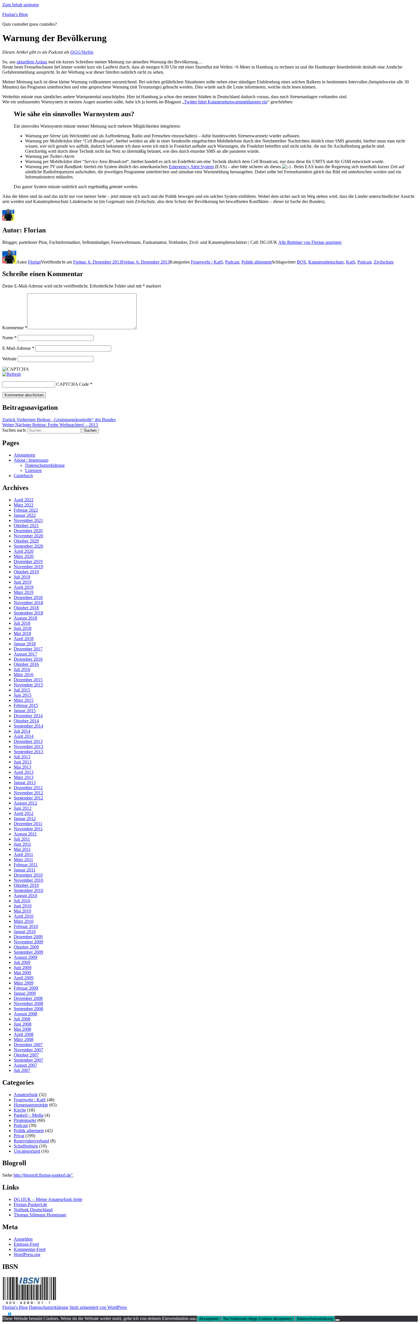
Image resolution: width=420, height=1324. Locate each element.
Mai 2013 (22, 767)
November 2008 (28, 1003)
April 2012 (23, 813)
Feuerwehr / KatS (207, 262)
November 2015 (28, 684)
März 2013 (23, 777)
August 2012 (25, 803)
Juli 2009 (22, 962)
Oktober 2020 (26, 541)
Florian (34, 262)
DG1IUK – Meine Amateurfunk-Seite (48, 1199)
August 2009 (25, 957)
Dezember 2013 (28, 741)
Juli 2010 (22, 900)
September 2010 (28, 890)
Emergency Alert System (191, 166)
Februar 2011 (26, 864)
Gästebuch (23, 475)
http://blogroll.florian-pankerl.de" (43, 1175)
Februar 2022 (26, 510)
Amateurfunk (26, 1094)
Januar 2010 (25, 931)
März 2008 (23, 1039)
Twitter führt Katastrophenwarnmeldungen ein (225, 101)
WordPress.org (27, 1254)
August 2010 (25, 895)
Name (9, 337)
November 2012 (28, 792)
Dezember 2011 (28, 823)
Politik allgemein (256, 262)
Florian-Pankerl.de (30, 1204)
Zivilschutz (384, 262)
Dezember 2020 (28, 530)
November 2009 (28, 941)
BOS (301, 262)
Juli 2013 (22, 756)
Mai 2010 (22, 911)
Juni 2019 (22, 582)
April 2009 (23, 977)
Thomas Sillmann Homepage (40, 1214)
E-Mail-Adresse (18, 348)
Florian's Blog (15, 14)
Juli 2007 (22, 1070)
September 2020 (28, 546)
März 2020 (23, 556)
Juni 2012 (22, 808)
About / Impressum (31, 460)
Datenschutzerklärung (45, 465)
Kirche (20, 1110)
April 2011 (23, 854)
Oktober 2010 (26, 885)
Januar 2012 (25, 818)
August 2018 (25, 618)
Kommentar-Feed (29, 1249)
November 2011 (28, 828)
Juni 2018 (22, 628)
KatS (350, 262)
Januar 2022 (25, 515)
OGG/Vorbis (81, 52)
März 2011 (23, 859)
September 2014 (28, 726)
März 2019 (23, 592)
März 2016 (23, 674)
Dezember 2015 (28, 679)
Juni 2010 (22, 905)
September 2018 (28, 612)
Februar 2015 (26, 705)
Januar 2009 (25, 993)
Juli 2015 (22, 690)
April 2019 (23, 587)
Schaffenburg (26, 1146)
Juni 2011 (22, 844)
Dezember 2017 (28, 648)
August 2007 (25, 1065)
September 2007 (28, 1060)
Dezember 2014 (28, 715)
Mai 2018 (22, 633)
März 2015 (23, 700)
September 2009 (28, 952)
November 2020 (28, 535)
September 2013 (28, 751)
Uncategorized (27, 1151)
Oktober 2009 (26, 947)
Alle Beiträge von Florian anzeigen (309, 242)
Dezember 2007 (28, 1044)
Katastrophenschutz (326, 262)
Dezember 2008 (28, 998)
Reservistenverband (31, 1140)
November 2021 (28, 520)
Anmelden (23, 1239)
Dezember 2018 (28, 597)
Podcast (232, 262)
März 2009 (23, 983)
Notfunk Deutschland (33, 1209)
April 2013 (23, 772)
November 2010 (28, 880)
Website (9, 358)
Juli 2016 (22, 669)
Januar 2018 (25, 643)
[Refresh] (11, 374)
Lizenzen (33, 470)
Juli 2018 (22, 623)
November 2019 (28, 566)
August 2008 (25, 1013)
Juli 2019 (22, 576)
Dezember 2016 (28, 659)
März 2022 (23, 505)
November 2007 (28, 1049)
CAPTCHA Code (72, 384)
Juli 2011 (22, 839)
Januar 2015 (25, 710)
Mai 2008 (22, 1029)
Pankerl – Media (28, 1115)
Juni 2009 (22, 967)
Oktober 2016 (26, 664)
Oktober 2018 (26, 607)
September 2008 (28, 1008)
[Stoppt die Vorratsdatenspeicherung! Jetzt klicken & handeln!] (5, 1314)
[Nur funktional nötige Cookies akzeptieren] (337, 1320)
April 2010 (23, 916)
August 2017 (25, 654)
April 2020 (23, 551)
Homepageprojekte (31, 1104)
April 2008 (23, 1034)
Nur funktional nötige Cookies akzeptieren (257, 1319)
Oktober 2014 (26, 720)
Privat (19, 1135)
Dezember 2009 (28, 936)
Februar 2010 (26, 926)
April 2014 (23, 736)
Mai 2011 (22, 849)
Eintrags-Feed (26, 1244)
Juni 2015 (22, 695)
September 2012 (28, 797)
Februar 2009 (26, 988)
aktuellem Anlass (32, 61)
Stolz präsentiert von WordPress (98, 1307)
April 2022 (23, 499)
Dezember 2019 (28, 561)
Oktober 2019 (26, 571)
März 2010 (23, 921)
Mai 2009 (22, 972)
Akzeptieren (209, 1319)
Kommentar (14, 327)
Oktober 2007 (26, 1054)
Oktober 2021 (26, 525)
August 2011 (25, 833)
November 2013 (28, 746)
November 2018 (28, 602)
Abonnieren (24, 455)
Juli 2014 (22, 731)
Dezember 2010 (28, 875)
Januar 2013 (25, 782)
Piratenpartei (25, 1120)
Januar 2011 (24, 869)
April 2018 (23, 638)
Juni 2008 (22, 1024)
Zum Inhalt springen (20, 4)
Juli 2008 (22, 1018)
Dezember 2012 (28, 787)
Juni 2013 (22, 762)
